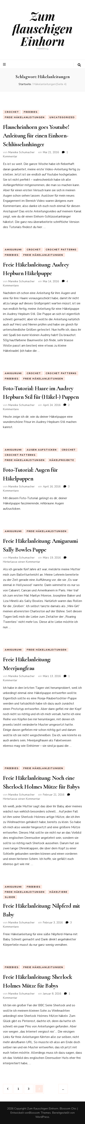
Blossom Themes (40, 1113)
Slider (10, 897)
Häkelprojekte (61, 460)
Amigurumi (13, 249)
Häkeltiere (58, 892)
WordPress (42, 1117)
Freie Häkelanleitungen (25, 117)
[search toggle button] (79, 65)
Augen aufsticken (42, 449)
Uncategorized (62, 117)
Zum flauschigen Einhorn (42, 28)
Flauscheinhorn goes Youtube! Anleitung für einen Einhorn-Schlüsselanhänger (36, 135)
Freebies (30, 112)
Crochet (12, 112)
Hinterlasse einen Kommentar (21, 562)
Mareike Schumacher (21, 152)
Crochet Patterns (61, 249)
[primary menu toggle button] (5, 64)
